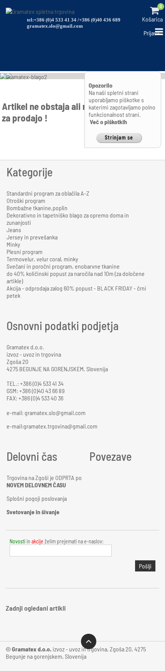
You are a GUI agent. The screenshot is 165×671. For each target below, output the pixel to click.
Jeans (14, 229)
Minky (13, 244)
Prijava (151, 33)
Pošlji (145, 566)
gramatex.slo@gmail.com (55, 26)
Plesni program (25, 251)
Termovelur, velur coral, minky (42, 258)
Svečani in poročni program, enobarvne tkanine (63, 266)
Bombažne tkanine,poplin (37, 207)
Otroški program (26, 200)
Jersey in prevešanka (32, 237)
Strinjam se (119, 137)
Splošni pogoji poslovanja (37, 498)
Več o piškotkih (108, 121)
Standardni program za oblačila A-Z (48, 193)
